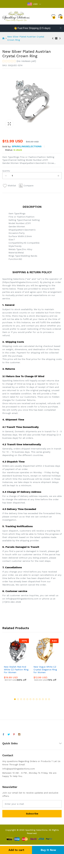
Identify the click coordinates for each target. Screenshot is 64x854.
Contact (7, 755)
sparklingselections (26, 146)
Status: (9, 150)
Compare (28, 185)
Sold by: (6, 146)
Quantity (6, 171)
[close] (60, 28)
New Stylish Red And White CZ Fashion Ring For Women (16, 670)
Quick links (10, 743)
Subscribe (32, 813)
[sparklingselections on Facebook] (3, 734)
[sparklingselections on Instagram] (19, 734)
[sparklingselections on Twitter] (9, 734)
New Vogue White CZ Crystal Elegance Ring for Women (45, 670)
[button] (19, 61)
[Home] (3, 38)
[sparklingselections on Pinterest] (14, 734)
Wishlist (12, 185)
